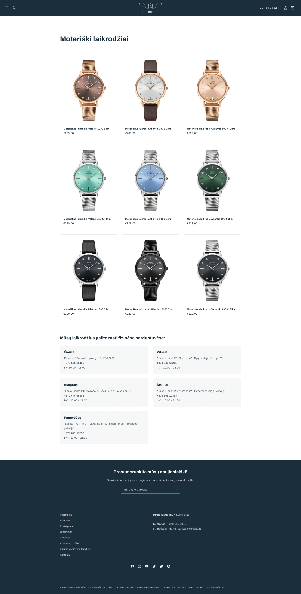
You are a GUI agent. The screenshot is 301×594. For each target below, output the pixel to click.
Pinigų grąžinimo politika (101, 587)
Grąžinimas (66, 532)
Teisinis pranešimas (215, 587)
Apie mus (65, 520)
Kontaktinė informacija (174, 587)
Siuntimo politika (194, 587)
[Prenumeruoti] (176, 490)
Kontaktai (65, 555)
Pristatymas (66, 526)
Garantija (65, 537)
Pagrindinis (66, 515)
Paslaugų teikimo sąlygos (148, 587)
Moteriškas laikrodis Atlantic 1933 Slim (86, 128)
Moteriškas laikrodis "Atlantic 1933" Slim (211, 128)
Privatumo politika (69, 543)
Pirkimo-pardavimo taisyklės (75, 549)
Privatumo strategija (125, 587)
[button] (7, 7)
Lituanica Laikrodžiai (76, 587)
